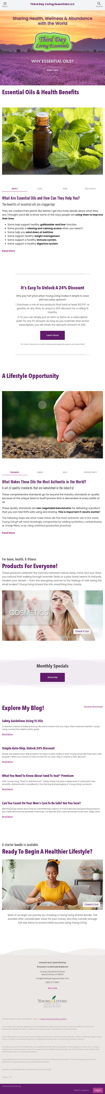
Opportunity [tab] (90, 472)
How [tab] (39, 188)
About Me (52, 988)
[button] (8, 615)
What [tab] (15, 188)
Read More (8, 250)
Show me (52, 677)
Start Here (52, 70)
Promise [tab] (14, 472)
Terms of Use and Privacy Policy (53, 1019)
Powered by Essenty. (11, 1086)
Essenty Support (81, 1090)
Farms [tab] (40, 472)
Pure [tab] (65, 188)
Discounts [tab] (90, 188)
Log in (98, 1090)
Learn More (52, 335)
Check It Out (82, 631)
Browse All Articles (93, 706)
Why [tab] (65, 472)
